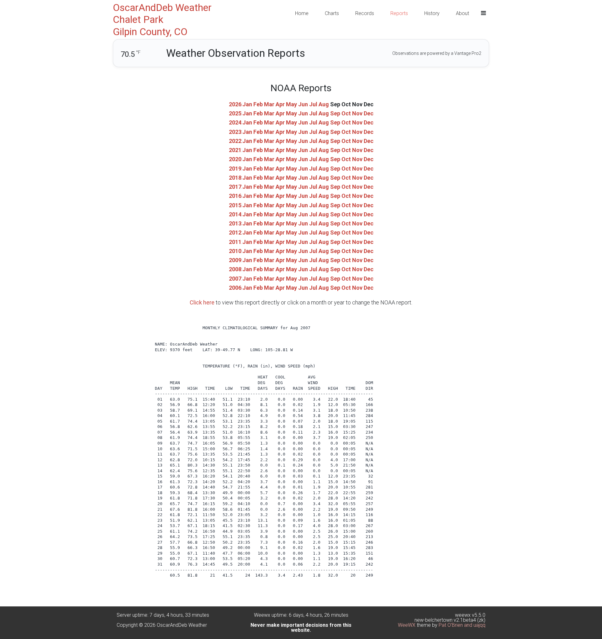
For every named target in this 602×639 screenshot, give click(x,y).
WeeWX (406, 625)
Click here (202, 302)
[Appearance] (483, 13)
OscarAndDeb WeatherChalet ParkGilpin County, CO (162, 20)
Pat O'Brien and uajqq (462, 625)
